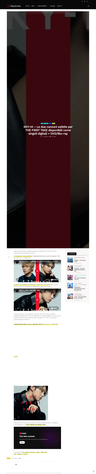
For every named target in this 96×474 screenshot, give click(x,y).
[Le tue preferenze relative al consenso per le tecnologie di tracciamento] (93, 471)
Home (27, 12)
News (33, 5)
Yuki (41, 136)
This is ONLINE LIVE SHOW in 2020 (35, 424)
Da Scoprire (83, 284)
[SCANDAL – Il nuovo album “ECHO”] (70, 260)
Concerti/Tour (77, 275)
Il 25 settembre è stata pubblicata (23, 256)
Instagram (19, 454)
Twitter (38, 452)
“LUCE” (16, 356)
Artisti (27, 5)
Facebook (32, 452)
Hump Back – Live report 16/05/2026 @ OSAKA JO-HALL (79, 270)
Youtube (25, 454)
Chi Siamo (52, 5)
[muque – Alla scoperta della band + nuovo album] (70, 296)
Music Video (46, 123)
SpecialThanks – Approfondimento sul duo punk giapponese (79, 289)
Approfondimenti (42, 5)
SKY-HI (16, 458)
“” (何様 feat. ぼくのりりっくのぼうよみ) (36, 324)
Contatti (59, 5)
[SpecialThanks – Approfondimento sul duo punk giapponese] (70, 285)
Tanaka (19, 458)
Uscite (53, 123)
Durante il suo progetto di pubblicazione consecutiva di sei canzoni (32, 284)
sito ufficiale (26, 452)
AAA (13, 458)
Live (42, 123)
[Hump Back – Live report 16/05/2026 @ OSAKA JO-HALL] (70, 268)
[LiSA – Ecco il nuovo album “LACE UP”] (70, 277)
